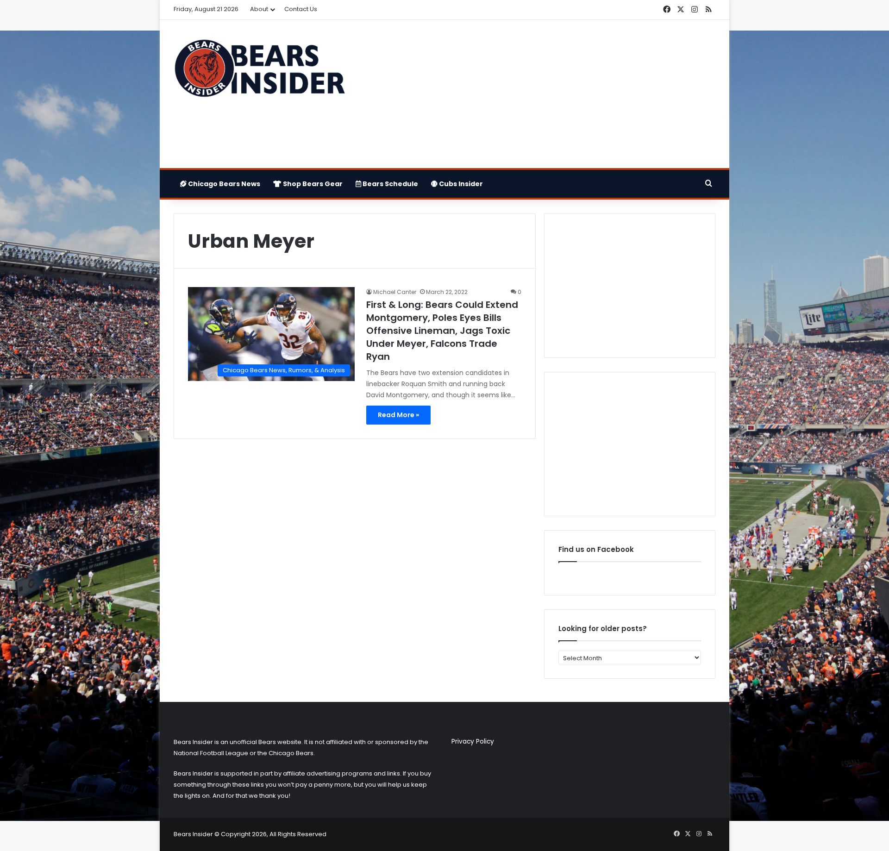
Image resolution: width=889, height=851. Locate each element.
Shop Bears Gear (312, 183)
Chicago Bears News (223, 183)
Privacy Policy (472, 741)
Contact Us (300, 9)
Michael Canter (394, 292)
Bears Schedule (389, 183)
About (259, 9)
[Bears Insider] (259, 72)
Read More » (398, 414)
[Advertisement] (537, 94)
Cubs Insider (460, 183)
